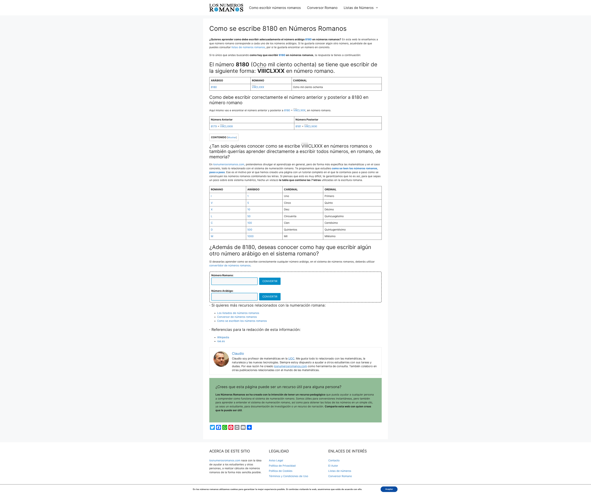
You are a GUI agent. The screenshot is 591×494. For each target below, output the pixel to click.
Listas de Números (359, 8)
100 (249, 222)
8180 (308, 39)
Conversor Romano (322, 8)
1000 (250, 236)
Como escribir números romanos (275, 8)
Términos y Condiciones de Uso (288, 476)
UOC (291, 358)
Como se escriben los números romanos (242, 320)
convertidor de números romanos (230, 265)
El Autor (333, 465)
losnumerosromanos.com (228, 164)
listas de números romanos (248, 47)
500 (249, 229)
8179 (214, 126)
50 (249, 216)
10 (248, 209)
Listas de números (339, 470)
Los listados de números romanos (238, 313)
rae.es (221, 341)
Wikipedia (223, 337)
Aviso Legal (276, 460)
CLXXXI (310, 126)
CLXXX (258, 87)
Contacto (334, 460)
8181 (298, 126)
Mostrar (232, 137)
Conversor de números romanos (237, 316)
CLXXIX (226, 126)
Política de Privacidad (282, 465)
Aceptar (389, 489)
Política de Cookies (280, 470)
